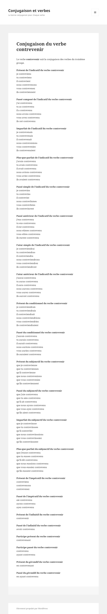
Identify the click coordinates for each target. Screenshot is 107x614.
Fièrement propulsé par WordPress (32, 608)
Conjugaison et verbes (29, 10)
